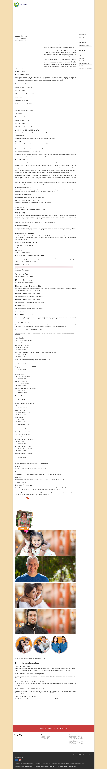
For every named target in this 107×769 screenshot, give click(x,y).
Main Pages (82, 37)
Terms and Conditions (84, 63)
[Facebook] (16, 761)
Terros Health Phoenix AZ (85, 45)
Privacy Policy (82, 60)
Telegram (73, 766)
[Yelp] (20, 761)
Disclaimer (81, 58)
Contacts (81, 65)
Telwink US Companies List (85, 68)
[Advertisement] (53, 22)
